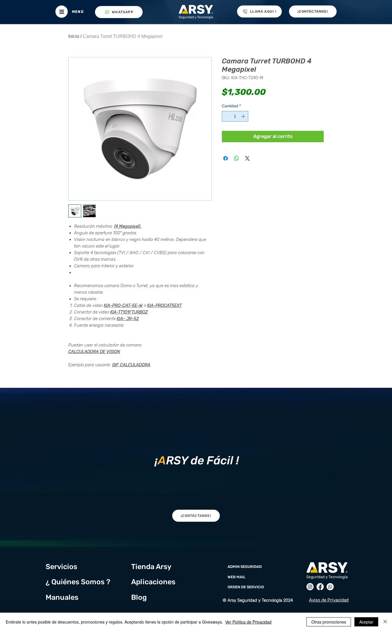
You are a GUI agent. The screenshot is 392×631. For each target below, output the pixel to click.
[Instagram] (310, 586)
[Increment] (243, 116)
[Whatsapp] (330, 586)
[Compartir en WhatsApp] (236, 158)
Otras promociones (328, 622)
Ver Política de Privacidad (248, 622)
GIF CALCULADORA (131, 364)
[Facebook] (320, 586)
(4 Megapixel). (127, 226)
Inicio (73, 36)
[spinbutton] (235, 116)
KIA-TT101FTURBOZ (129, 312)
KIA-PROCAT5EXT (164, 305)
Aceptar (366, 622)
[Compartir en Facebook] (225, 158)
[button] (61, 11)
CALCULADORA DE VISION (94, 351)
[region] (196, 459)
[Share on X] (247, 158)
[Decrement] (226, 116)
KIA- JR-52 (128, 318)
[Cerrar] (385, 621)
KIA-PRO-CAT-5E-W (123, 305)
